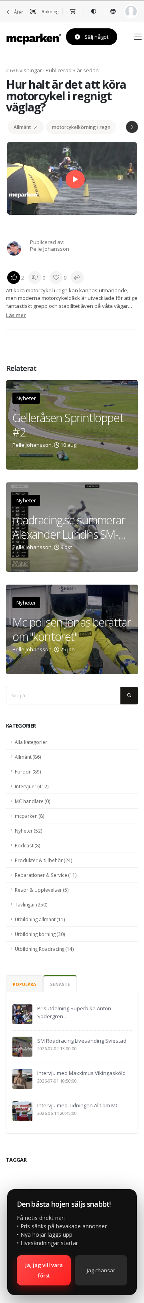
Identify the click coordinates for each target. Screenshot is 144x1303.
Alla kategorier (31, 742)
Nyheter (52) (28, 830)
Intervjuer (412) (32, 786)
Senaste (60, 984)
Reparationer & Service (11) (46, 875)
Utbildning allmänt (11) (40, 919)
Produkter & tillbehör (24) (43, 860)
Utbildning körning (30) (40, 934)
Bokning (49, 11)
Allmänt (22, 127)
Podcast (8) (27, 845)
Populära (24, 984)
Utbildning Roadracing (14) (44, 949)
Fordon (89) (28, 771)
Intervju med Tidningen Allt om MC (78, 1105)
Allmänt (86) (28, 757)
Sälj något (95, 36)
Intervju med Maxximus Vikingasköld (81, 1073)
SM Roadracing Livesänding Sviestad (81, 1040)
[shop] (73, 11)
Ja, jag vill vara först (44, 1270)
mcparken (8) (29, 816)
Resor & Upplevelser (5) (42, 890)
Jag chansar (101, 1270)
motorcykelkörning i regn (81, 127)
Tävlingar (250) (31, 904)
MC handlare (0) (32, 801)
